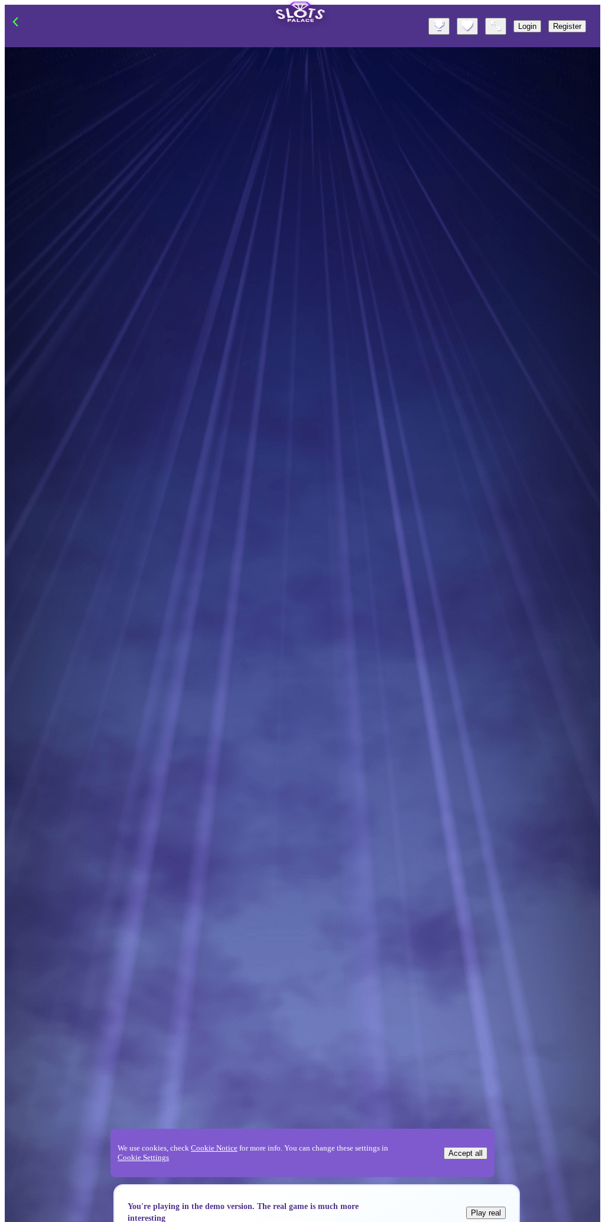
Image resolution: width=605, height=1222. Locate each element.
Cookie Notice (214, 1147)
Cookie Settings (143, 1157)
